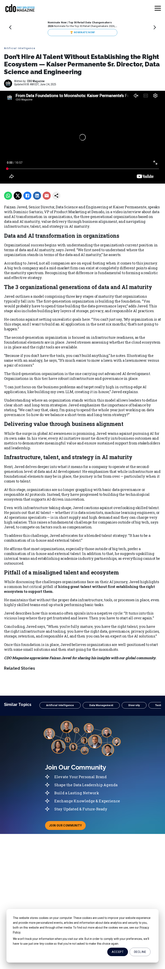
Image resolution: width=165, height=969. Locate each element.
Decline (140, 952)
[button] (59, 705)
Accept (118, 952)
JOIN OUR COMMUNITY (67, 827)
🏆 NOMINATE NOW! (82, 32)
